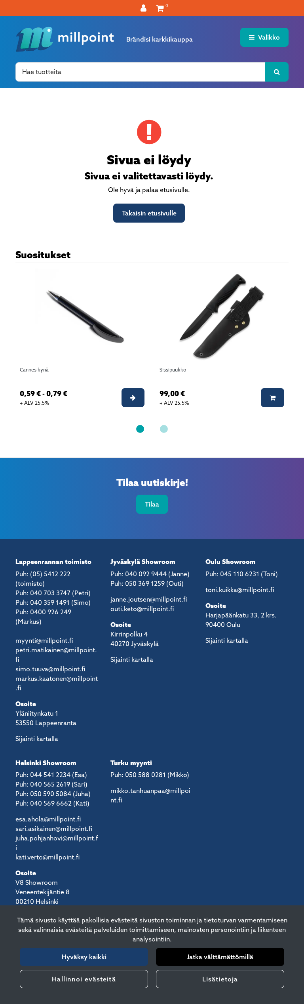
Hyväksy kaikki (84, 957)
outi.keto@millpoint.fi (142, 609)
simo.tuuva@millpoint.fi (50, 669)
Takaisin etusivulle (149, 213)
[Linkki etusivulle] (64, 39)
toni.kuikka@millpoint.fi (239, 590)
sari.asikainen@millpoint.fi (53, 829)
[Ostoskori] (160, 8)
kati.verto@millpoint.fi (47, 857)
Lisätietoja (220, 979)
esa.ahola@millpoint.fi (48, 819)
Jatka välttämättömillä (220, 957)
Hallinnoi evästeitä (84, 979)
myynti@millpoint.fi (44, 640)
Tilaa (152, 504)
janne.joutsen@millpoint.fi (148, 599)
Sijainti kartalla (36, 739)
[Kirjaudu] (144, 8)
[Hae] (277, 71)
